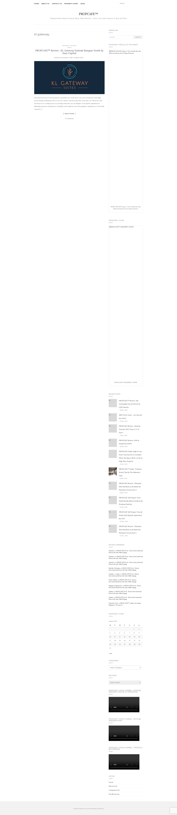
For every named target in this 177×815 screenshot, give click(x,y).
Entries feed (113, 786)
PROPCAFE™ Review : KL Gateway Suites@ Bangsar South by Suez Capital (69, 52)
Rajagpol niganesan (115, 586)
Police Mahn (113, 580)
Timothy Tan (113, 603)
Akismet (111, 551)
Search (138, 37)
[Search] (141, 3)
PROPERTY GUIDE (71, 3)
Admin (111, 591)
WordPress (100, 808)
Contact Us (57, 3)
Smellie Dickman (114, 568)
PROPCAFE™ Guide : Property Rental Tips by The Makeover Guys (130, 472)
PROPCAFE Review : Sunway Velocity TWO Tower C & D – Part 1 (129, 429)
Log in (111, 782)
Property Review (69, 45)
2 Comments (69, 118)
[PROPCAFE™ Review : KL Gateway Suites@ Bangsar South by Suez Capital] (69, 77)
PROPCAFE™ (88, 13)
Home (36, 3)
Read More (69, 113)
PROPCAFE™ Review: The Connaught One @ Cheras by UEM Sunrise (129, 404)
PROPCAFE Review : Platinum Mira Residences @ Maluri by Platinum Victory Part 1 (130, 529)
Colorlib (87, 808)
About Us (45, 3)
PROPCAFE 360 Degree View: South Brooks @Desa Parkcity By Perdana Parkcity (131, 501)
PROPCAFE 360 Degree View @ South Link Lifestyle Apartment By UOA (130, 515)
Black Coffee (79, 58)
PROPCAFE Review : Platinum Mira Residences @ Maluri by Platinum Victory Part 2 (130, 486)
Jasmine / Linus (114, 574)
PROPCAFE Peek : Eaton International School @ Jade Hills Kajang (126, 551)
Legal (82, 3)
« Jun (110, 653)
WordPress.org (114, 794)
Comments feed (114, 790)
